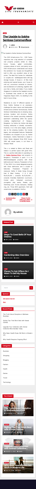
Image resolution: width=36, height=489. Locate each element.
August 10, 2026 (11, 413)
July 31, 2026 (10, 470)
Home (4, 33)
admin (13, 45)
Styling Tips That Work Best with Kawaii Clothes (17, 428)
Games (5, 373)
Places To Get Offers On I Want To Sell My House (24, 199)
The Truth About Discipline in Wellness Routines (17, 409)
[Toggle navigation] (18, 22)
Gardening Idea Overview (10, 198)
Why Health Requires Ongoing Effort (15, 339)
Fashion (5, 364)
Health (5, 369)
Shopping (6, 355)
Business (6, 351)
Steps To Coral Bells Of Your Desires (17, 235)
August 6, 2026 (11, 432)
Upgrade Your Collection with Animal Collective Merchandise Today (16, 448)
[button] (33, 22)
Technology (7, 382)
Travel (5, 378)
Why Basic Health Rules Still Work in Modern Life (18, 466)
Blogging (6, 360)
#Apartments (25, 47)
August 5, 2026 (11, 451)
